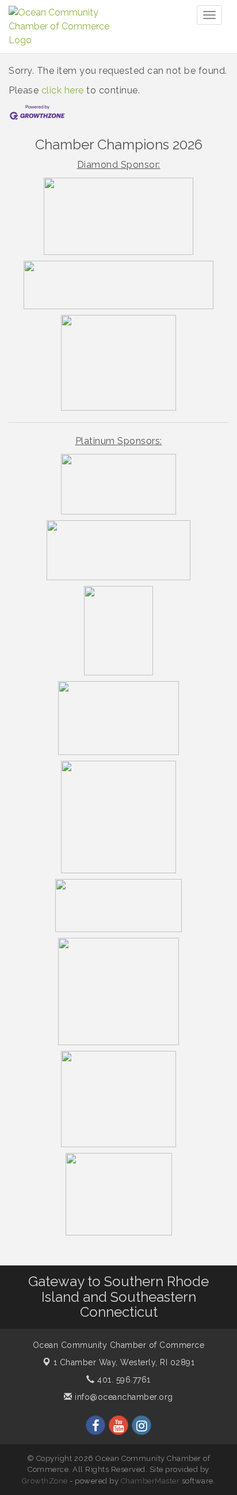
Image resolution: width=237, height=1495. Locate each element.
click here (62, 90)
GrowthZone (45, 1481)
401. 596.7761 (123, 1379)
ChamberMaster (150, 1481)
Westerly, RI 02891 (124, 1362)
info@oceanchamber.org (122, 1397)
